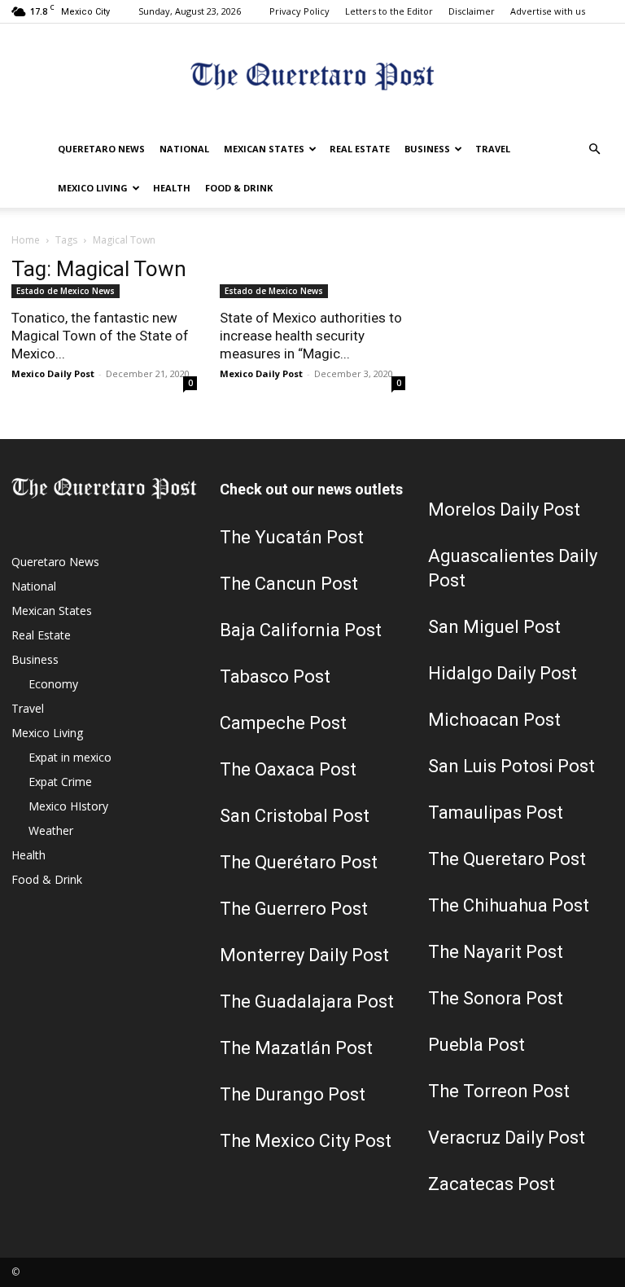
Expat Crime (60, 781)
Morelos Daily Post (504, 509)
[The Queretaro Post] (312, 77)
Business (427, 149)
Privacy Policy (299, 11)
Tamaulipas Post (495, 812)
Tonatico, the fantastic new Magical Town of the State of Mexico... (100, 336)
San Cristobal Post (294, 816)
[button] (594, 149)
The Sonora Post (495, 998)
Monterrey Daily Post (304, 955)
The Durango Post (292, 1094)
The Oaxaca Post (288, 769)
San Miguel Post (494, 627)
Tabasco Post (275, 676)
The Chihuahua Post (508, 905)
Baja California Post (301, 630)
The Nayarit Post (495, 952)
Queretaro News (101, 149)
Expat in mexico (69, 757)
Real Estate (360, 149)
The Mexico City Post (305, 1141)
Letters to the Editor (389, 11)
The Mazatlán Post (296, 1048)
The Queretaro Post (507, 859)
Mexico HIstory (68, 806)
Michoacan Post (494, 719)
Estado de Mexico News (65, 290)
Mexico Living (93, 188)
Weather (50, 830)
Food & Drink (239, 188)
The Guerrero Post (294, 908)
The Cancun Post (289, 583)
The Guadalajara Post (307, 1001)
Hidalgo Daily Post (502, 673)
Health (171, 188)
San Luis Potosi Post (511, 766)
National (184, 149)
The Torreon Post (499, 1091)
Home (25, 240)
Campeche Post (283, 723)
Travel (492, 149)
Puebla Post (476, 1044)
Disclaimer (471, 11)
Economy (53, 684)
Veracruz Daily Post (506, 1137)
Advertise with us (547, 11)
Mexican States (264, 149)
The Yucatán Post (292, 537)
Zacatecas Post (491, 1184)
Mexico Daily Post (52, 373)
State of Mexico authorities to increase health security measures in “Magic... (311, 336)
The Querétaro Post (299, 862)
